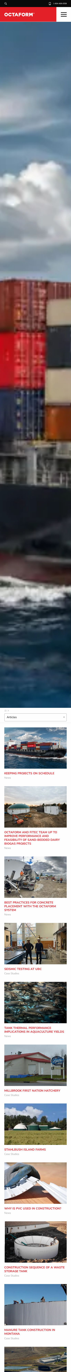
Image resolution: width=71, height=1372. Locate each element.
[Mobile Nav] (64, 14)
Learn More (18, 758)
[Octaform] (19, 14)
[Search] (5, 3)
